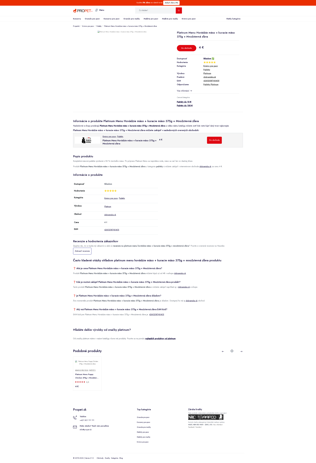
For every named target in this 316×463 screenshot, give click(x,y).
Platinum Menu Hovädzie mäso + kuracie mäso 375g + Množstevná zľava (130, 26)
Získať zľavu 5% (171, 2)
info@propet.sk (85, 429)
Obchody (100, 458)
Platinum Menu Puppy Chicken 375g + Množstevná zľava (87, 376)
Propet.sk (76, 26)
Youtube (198, 427)
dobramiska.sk (205, 166)
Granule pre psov (92, 18)
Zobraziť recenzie (82, 251)
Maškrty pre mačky (170, 18)
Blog (121, 458)
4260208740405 (111, 229)
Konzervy (77, 18)
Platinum (107, 206)
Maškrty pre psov (151, 18)
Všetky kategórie (233, 18)
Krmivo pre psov (189, 18)
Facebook (191, 427)
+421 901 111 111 (87, 420)
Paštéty (99, 26)
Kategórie (114, 458)
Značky (107, 458)
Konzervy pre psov (111, 18)
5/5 (87, 382)
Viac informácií (183, 90)
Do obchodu (186, 48)
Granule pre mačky (131, 18)
